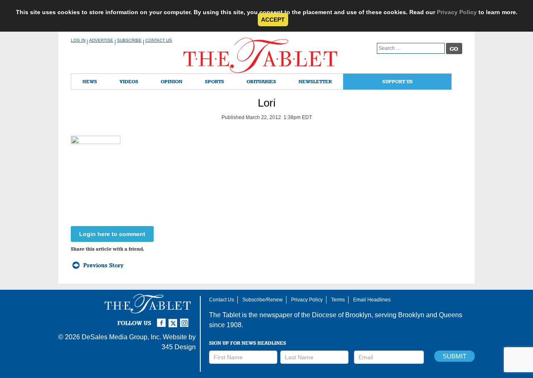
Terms (338, 300)
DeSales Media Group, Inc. (121, 337)
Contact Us (158, 40)
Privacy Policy (457, 12)
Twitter (174, 319)
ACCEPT (273, 19)
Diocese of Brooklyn (341, 314)
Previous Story (103, 265)
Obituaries (261, 81)
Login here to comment (112, 234)
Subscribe (129, 40)
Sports (214, 81)
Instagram (186, 319)
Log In (78, 40)
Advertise (101, 40)
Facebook (162, 319)
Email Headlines (372, 300)
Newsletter (315, 81)
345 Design (179, 347)
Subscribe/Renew (262, 300)
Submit (454, 356)
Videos (129, 81)
